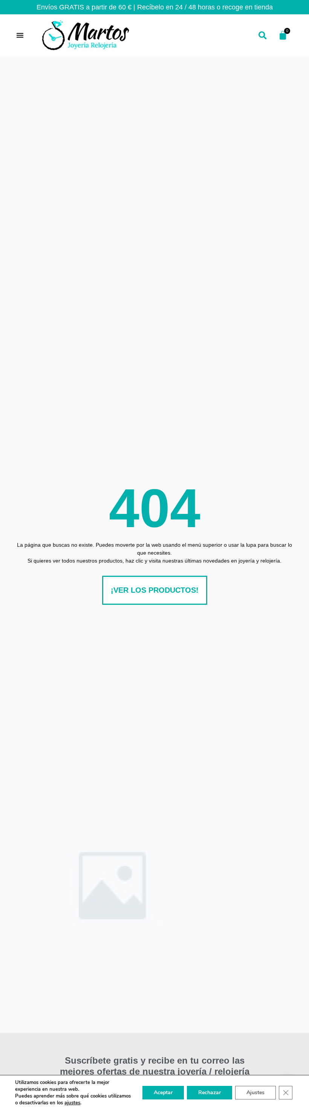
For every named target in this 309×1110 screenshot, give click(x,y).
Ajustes (255, 1092)
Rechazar (209, 1092)
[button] (262, 36)
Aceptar (163, 1092)
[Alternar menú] (20, 35)
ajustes (72, 1102)
